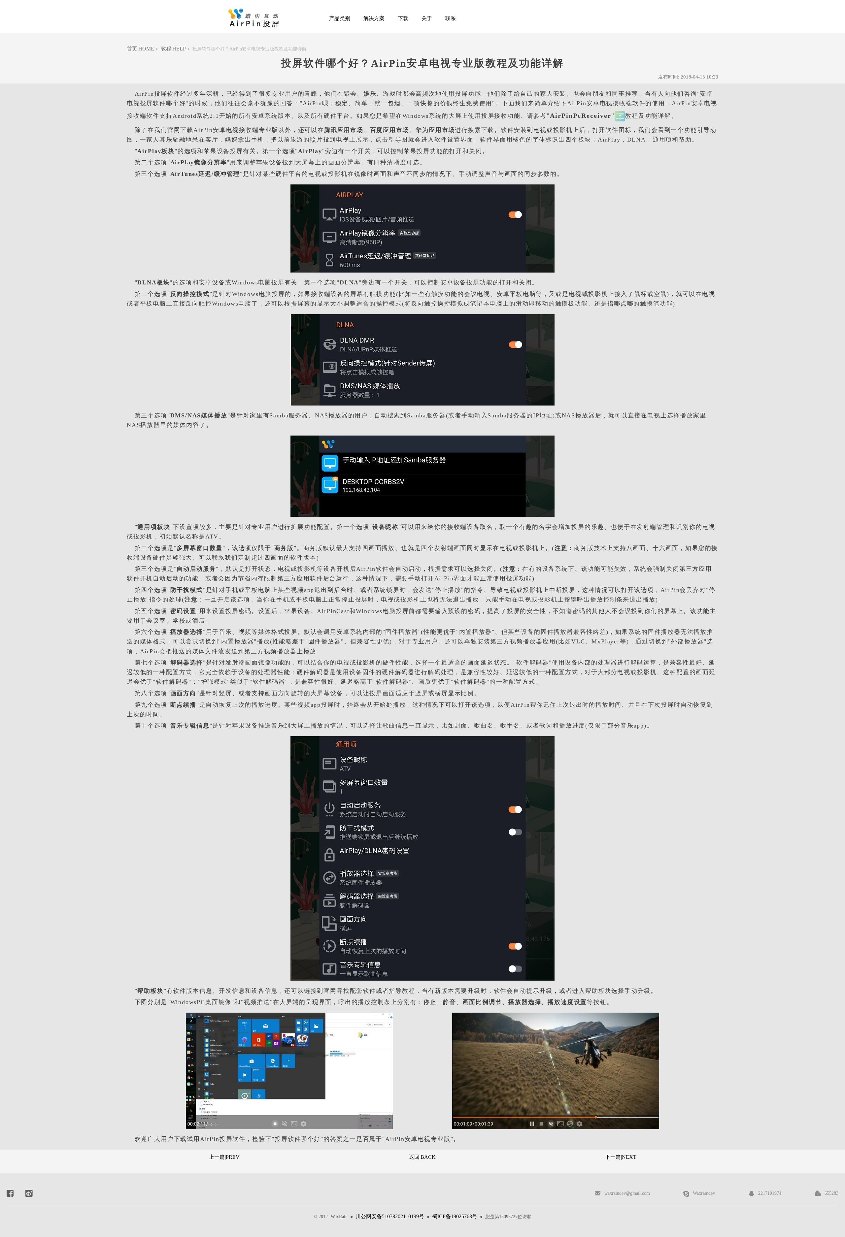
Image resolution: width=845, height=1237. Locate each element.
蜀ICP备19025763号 (454, 1216)
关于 (427, 18)
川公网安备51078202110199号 (389, 1216)
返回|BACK (422, 1157)
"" (581, 115)
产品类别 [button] (339, 18)
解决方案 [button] (374, 18)
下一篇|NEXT (620, 1157)
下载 (403, 18)
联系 (450, 18)
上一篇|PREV (224, 1157)
